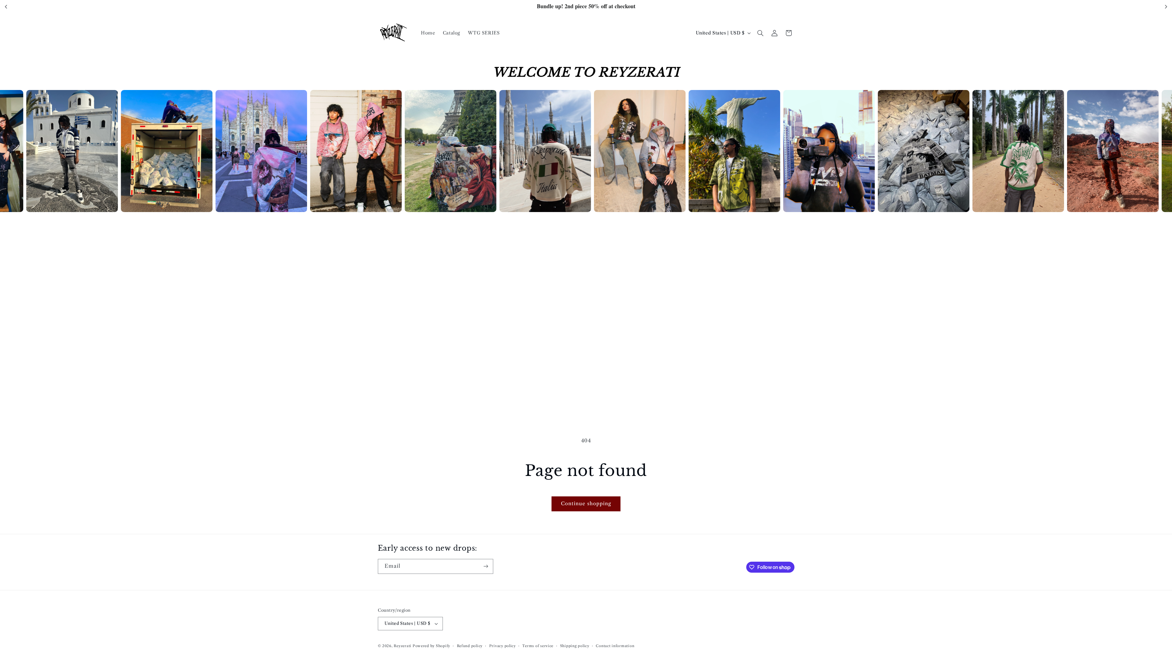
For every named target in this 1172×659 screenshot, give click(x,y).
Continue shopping (586, 503)
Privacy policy (502, 646)
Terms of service (537, 646)
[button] (760, 33)
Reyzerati (402, 646)
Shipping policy (574, 646)
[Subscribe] (486, 566)
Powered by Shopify (431, 646)
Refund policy (470, 646)
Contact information (615, 646)
